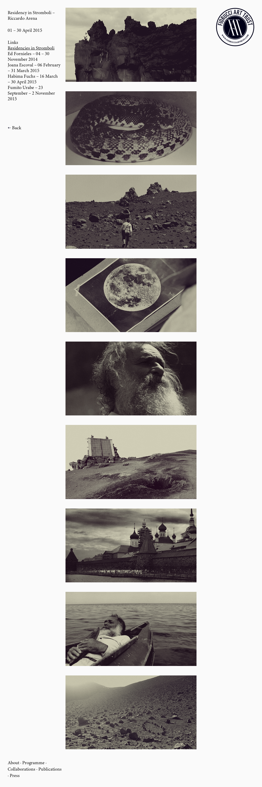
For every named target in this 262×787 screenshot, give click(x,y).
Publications (50, 769)
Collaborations (21, 769)
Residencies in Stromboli (31, 48)
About (13, 763)
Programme (33, 763)
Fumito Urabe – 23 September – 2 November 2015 (31, 94)
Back (16, 128)
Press (15, 776)
